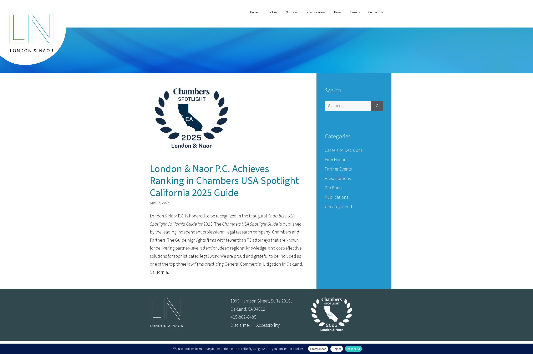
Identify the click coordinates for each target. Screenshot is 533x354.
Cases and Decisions (344, 150)
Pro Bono (333, 188)
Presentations (338, 178)
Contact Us (375, 12)
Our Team (292, 12)
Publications (336, 197)
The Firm (272, 12)
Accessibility (268, 325)
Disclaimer (240, 325)
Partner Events (338, 169)
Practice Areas (316, 12)
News (337, 12)
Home (254, 12)
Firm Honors (336, 159)
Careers (355, 12)
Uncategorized (338, 206)
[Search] (377, 106)
